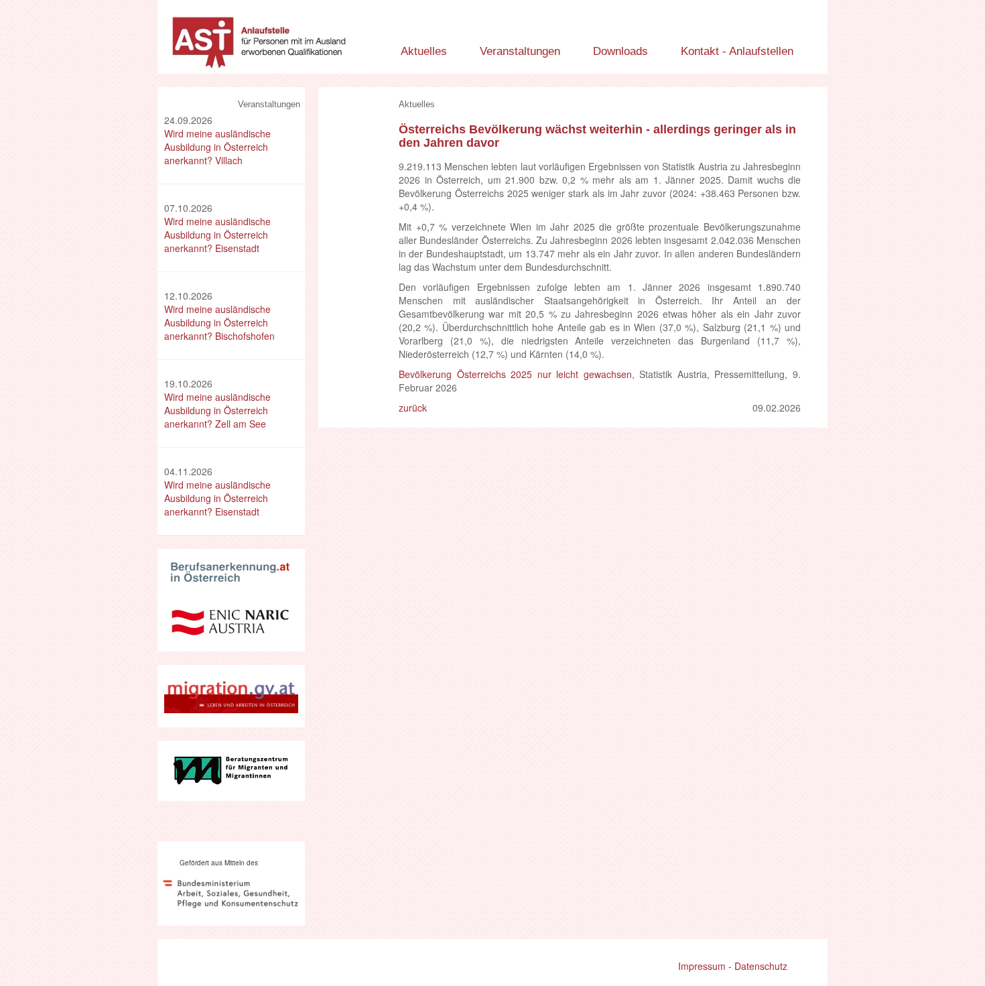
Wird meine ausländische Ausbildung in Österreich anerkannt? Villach (217, 147)
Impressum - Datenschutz (732, 966)
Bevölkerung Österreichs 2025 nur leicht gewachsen (515, 374)
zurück (413, 407)
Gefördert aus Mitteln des (219, 862)
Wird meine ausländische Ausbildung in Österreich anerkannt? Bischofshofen (219, 322)
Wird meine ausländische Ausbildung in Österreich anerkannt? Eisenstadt (217, 234)
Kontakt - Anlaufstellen (737, 51)
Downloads (620, 51)
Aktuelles (424, 51)
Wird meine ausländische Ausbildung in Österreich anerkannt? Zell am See (217, 410)
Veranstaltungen (520, 51)
